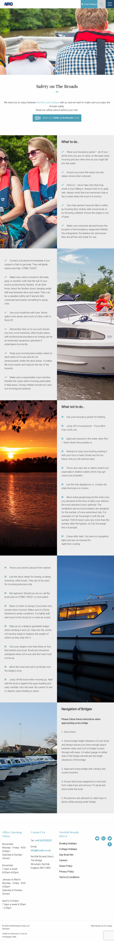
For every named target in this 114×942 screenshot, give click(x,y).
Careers (63, 860)
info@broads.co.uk (41, 850)
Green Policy (65, 866)
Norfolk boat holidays (48, 102)
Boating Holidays (68, 843)
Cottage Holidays (68, 849)
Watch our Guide (61, 118)
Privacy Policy (66, 871)
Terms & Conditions (69, 877)
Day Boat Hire (66, 855)
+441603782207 (43, 840)
